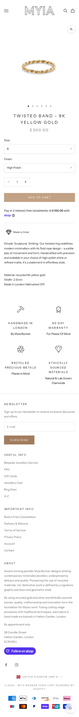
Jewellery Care (13, 483)
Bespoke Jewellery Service (21, 463)
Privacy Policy (12, 537)
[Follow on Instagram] (17, 665)
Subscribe (19, 440)
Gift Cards (10, 476)
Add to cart (39, 197)
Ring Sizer (10, 489)
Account (9, 544)
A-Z (6, 496)
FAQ (7, 469)
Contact (9, 550)
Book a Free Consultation (20, 517)
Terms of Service (15, 530)
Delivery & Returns (16, 523)
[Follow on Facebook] (6, 665)
